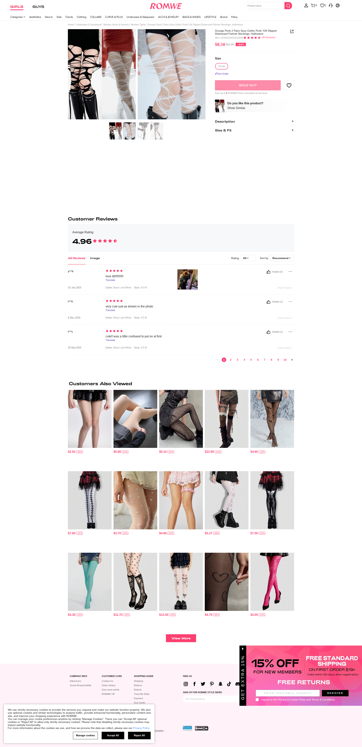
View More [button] (181, 638)
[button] (289, 85)
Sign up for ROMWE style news (202, 692)
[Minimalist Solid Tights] (135, 419)
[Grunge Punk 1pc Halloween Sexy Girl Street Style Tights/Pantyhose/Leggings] (90, 500)
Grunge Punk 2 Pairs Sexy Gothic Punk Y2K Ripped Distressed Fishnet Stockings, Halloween (246, 32)
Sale (59, 16)
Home (71, 24)
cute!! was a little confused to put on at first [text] (134, 336)
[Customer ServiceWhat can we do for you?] (330, 5)
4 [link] (244, 359)
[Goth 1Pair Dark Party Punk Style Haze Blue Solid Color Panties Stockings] (90, 582)
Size (218, 58)
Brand (223, 16)
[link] (217, 359)
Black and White (118, 287)
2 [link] (231, 359)
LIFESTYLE (210, 16)
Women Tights (138, 24)
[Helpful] (268, 272)
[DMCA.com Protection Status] (201, 728)
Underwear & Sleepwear (140, 16)
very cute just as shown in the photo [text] (129, 306)
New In (49, 16)
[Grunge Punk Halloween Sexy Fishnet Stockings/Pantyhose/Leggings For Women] (272, 500)
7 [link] (264, 359)
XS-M (140, 287)
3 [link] (237, 359)
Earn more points (110, 689)
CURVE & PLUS (114, 16)
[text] (138, 271)
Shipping (138, 681)
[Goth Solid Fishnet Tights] (226, 582)
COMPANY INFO (78, 676)
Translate (110, 280)
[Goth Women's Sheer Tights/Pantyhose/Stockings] (90, 419)
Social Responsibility (80, 685)
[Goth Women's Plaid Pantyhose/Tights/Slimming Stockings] (181, 419)
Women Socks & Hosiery (116, 24)
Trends (69, 16)
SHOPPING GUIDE (143, 676)
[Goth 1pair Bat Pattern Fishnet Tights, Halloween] (272, 419)
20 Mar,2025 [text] (74, 347)
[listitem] (90, 429)
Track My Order (142, 694)
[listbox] (306, 5)
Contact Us (107, 681)
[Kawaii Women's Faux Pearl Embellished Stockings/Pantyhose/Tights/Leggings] (181, 500)
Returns (138, 685)
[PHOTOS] (137, 74)
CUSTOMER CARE (112, 676)
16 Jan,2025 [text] (74, 287)
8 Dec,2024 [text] (74, 317)
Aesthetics (35, 16)
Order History (108, 685)
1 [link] (224, 359)
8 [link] (271, 359)
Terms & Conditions (323, 699)
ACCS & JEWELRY (168, 16)
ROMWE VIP (108, 694)
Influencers (75, 681)
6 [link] (258, 359)
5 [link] (251, 359)
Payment (138, 698)
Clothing (81, 16)
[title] (181, 383)
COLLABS (95, 16)
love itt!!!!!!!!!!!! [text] (114, 276)
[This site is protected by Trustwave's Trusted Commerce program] (187, 728)
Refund (137, 689)
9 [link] (278, 359)
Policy (234, 16)
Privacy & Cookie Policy (292, 699)
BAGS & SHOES (192, 16)
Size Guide (139, 702)
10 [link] (285, 359)
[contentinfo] (71, 452)
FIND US (187, 676)
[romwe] (166, 5)
